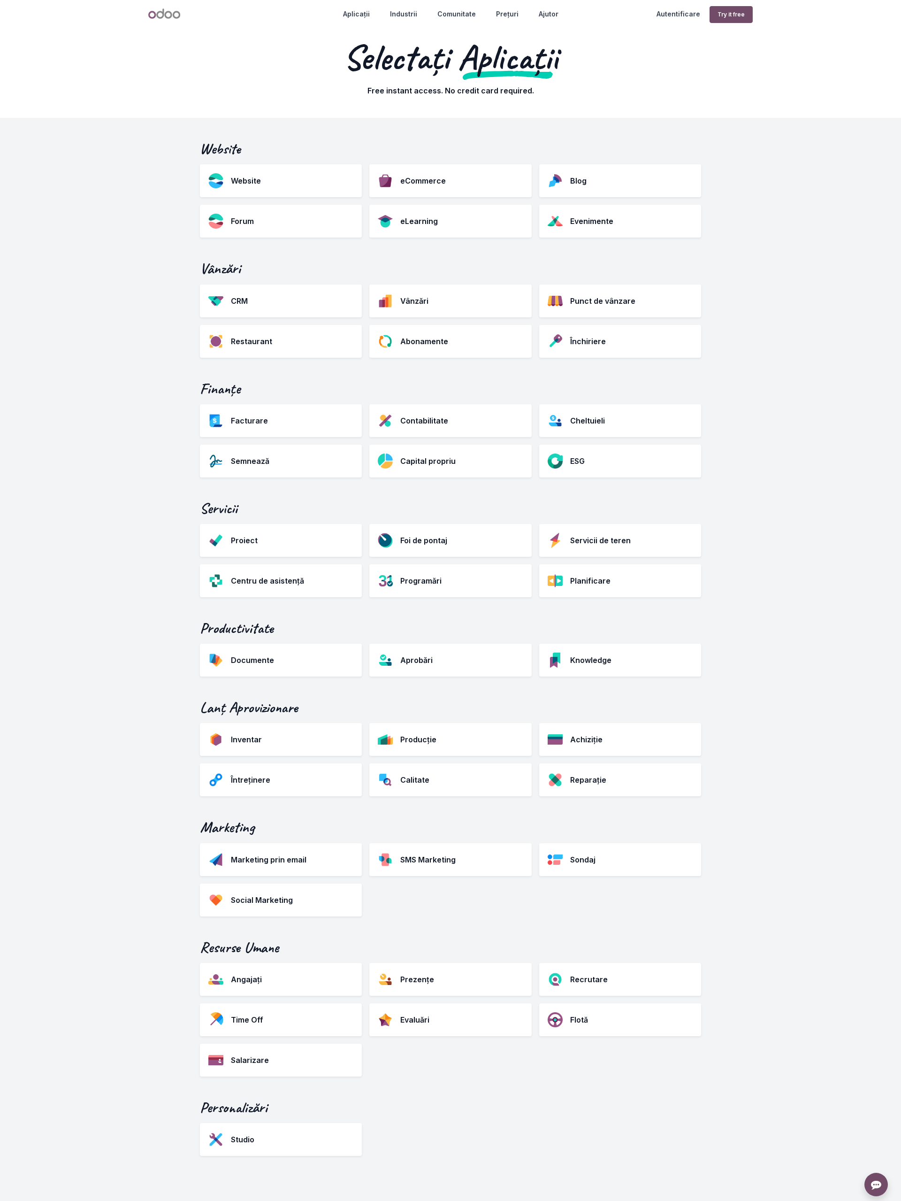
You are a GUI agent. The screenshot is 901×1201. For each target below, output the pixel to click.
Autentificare (678, 14)
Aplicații (356, 14)
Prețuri (507, 14)
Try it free (731, 14)
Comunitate (456, 14)
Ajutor (548, 14)
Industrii (403, 14)
